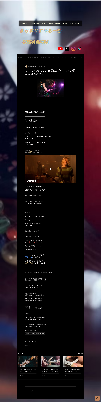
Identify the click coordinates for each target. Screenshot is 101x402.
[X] (67, 49)
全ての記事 (20, 57)
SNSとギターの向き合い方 (32, 57)
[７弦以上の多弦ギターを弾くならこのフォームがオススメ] (50, 361)
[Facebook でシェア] (25, 341)
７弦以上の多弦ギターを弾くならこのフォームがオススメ (50, 370)
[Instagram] (73, 49)
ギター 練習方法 (40, 333)
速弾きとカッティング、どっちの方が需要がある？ (28, 370)
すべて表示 (80, 353)
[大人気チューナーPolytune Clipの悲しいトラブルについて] (73, 361)
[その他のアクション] (75, 66)
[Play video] (50, 169)
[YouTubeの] (60, 49)
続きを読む (74, 57)
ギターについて (65, 57)
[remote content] (50, 104)
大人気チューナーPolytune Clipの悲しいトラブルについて (72, 370)
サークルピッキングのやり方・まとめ (50, 57)
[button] (81, 57)
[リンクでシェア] (35, 341)
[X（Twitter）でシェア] (29, 341)
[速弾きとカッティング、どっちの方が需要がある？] (28, 361)
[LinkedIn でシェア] (32, 341)
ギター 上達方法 (30, 333)
